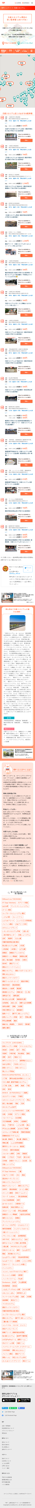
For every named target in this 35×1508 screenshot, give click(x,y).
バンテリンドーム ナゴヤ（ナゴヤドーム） (16, 1346)
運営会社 (4, 1433)
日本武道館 (6, 1350)
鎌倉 (15, 1020)
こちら (11, 880)
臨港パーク (6, 1013)
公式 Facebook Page (11, 1415)
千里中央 (11, 1125)
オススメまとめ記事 (24, 51)
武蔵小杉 (20, 992)
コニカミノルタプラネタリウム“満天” (14, 1271)
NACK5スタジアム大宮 (18, 1246)
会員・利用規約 (6, 1426)
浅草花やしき (21, 1293)
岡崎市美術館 (25, 1132)
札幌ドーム (20, 1343)
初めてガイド (5, 1458)
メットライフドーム (9, 1279)
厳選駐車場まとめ (7, 1479)
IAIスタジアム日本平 (9, 1107)
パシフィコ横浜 (7, 924)
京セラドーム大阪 (8, 1343)
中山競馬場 (22, 1282)
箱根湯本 (20, 1010)
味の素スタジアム (8, 1336)
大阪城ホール (19, 1203)
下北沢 (19, 1157)
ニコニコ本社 (26, 1261)
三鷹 (19, 1171)
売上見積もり (5, 1447)
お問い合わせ (5, 1465)
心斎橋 (17, 1261)
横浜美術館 (16, 985)
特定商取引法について (8, 1428)
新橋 (3, 1157)
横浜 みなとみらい (8, 974)
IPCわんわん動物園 (8, 1128)
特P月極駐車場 (6, 1482)
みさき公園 (26, 1289)
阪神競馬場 (22, 1236)
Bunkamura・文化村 (9, 1282)
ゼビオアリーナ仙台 (9, 1096)
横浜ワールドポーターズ (10, 981)
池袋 (22, 1296)
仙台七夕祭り (6, 1064)
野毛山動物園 (6, 1020)
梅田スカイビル (7, 1218)
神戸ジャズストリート (9, 1060)
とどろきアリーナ (8, 920)
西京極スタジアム (14, 1253)
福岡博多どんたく (25, 1060)
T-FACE (5, 1150)
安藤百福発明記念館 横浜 (10, 942)
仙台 (26, 1239)
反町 (3, 938)
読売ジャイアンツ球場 (9, 1017)
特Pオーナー (5, 1438)
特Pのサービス (6, 1473)
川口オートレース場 (9, 1211)
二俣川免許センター (9, 935)
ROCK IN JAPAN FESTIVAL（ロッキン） (16, 1075)
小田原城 (5, 949)
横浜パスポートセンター (23, 970)
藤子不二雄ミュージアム (20, 1013)
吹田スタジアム (17, 1239)
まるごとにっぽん (8, 1293)
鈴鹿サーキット (15, 1161)
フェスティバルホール (21, 1228)
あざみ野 (5, 906)
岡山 (28, 1100)
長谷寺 (20, 1024)
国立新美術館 (22, 1196)
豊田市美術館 (14, 1150)
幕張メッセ (6, 1357)
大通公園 (5, 1246)
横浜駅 (19, 988)
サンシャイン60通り (19, 1264)
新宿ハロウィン (7, 1068)
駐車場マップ (10, 51)
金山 (3, 1125)
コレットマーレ (17, 917)
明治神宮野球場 (23, 1257)
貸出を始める (5, 1444)
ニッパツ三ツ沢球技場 (24, 920)
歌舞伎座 (5, 1207)
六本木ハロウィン (20, 1064)
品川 (9, 1057)
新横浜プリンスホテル (17, 953)
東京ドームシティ (21, 1193)
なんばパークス (7, 1261)
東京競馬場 (6, 1286)
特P (3, 1422)
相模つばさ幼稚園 (25, 1003)
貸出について (5, 1442)
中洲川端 (12, 1053)
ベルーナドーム (7, 1118)
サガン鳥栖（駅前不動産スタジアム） (14, 1082)
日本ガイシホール (8, 1250)
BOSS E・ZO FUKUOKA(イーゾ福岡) (15, 1093)
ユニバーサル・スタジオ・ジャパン (14, 1325)
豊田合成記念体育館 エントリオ (20, 1078)
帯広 (23, 1050)
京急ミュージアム (24, 935)
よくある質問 (5, 1463)
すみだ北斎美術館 (8, 1200)
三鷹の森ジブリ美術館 (9, 1321)
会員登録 (18, 3)
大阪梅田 (24, 1121)
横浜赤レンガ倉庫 (8, 988)
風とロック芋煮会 (8, 1071)
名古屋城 (18, 1118)
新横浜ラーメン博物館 (9, 956)
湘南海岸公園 (21, 999)
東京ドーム (26, 1361)
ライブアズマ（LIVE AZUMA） (12, 1043)
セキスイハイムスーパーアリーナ (13, 1100)
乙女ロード (6, 1264)
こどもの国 (6, 917)
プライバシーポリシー (8, 1430)
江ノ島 (27, 992)
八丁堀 (4, 1078)
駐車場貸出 (26, 3)
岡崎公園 (5, 1143)
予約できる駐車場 (7, 1477)
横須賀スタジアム (8, 992)
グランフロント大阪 (9, 1236)
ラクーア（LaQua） (9, 1196)
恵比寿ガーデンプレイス (10, 1178)
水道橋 (29, 1296)
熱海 (28, 1053)
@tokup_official (14, 573)
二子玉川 (11, 1157)
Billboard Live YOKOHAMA (11, 899)
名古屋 (24, 1161)
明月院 (17, 960)
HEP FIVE (5, 1239)
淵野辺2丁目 (6, 995)
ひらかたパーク (23, 1225)
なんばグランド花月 (9, 1257)
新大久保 (27, 1157)
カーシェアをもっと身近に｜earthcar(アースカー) (17, 1493)
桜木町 (4, 963)
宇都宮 (20, 1096)
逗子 (21, 1017)
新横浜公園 (23, 956)
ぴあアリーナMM (21, 924)
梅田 (18, 1250)
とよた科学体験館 (17, 1143)
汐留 (18, 1153)
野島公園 (28, 1017)
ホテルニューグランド (9, 927)
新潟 (9, 1089)
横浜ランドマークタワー (10, 978)
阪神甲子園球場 (22, 1336)
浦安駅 (20, 1275)
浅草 (18, 1200)
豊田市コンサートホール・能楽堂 (13, 1146)
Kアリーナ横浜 (23, 902)
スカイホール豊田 (8, 1153)
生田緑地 (5, 1003)
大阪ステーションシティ (10, 1232)
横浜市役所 (6, 985)
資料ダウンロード (7, 1449)
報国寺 (10, 938)
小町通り (14, 949)
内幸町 (12, 1050)
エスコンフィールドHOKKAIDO (13, 1110)
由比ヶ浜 (14, 1003)
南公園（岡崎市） (8, 1139)
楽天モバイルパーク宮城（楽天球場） (14, 1243)
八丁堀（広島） (7, 1085)
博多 (16, 1103)
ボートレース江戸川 (9, 1225)
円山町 (20, 1279)
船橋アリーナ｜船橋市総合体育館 (13, 1332)
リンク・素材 (5, 1468)
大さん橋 (18, 938)
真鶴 (13, 1006)
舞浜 (23, 1175)
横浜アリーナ (14, 963)
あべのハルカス (7, 1203)
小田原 (22, 945)
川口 (17, 1175)
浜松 (3, 1089)
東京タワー (14, 1300)
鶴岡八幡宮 (6, 1028)
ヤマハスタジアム (25, 1046)
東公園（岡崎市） (22, 1139)
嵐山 (28, 1125)
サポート (4, 1454)
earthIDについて (6, 1461)
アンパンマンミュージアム (19, 906)
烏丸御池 (21, 1053)
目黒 (3, 1114)
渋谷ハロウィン (20, 1068)
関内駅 (27, 1024)
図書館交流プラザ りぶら (10, 1135)
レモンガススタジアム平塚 (11, 931)
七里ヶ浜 (25, 931)
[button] (29, 84)
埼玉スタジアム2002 (19, 1357)
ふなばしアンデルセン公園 (11, 1289)
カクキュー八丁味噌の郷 (10, 1132)
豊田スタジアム (23, 1186)
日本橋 (4, 1161)
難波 (3, 1253)
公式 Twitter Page (10, 1412)
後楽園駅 (5, 1300)
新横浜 (4, 953)
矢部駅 (20, 1006)
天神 (22, 1103)
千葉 (28, 1085)
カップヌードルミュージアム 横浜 (13, 913)
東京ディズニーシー (9, 1186)
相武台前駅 (6, 1006)
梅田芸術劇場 (6, 1228)
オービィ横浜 (6, 910)
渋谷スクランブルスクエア (11, 1182)
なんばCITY (26, 1250)
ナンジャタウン (7, 1268)
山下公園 (22, 949)
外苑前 (10, 1114)
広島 (27, 1110)
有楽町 (4, 1053)
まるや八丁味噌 (23, 1128)
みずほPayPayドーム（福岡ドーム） (14, 1339)
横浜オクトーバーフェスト (11, 967)
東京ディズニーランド (9, 1329)
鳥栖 (22, 1085)
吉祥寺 (4, 1189)
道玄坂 (14, 1286)
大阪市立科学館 (25, 1214)
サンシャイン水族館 (9, 1275)
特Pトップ (5, 8)
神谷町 (4, 1050)
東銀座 (24, 1153)
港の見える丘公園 (8, 999)
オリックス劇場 (7, 1193)
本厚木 (24, 960)
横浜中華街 (24, 981)
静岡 (16, 1085)
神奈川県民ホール (8, 1010)
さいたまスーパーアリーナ (11, 1361)
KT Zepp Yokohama (9, 902)
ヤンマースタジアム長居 (10, 1296)
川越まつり (17, 1057)
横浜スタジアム (7, 970)
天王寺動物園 (6, 1121)
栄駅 (3, 1057)
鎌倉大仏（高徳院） (9, 1024)
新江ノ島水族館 (7, 960)
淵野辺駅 (16, 995)
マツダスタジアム (8, 1304)
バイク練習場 (5, 1484)
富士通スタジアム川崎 (9, 945)
